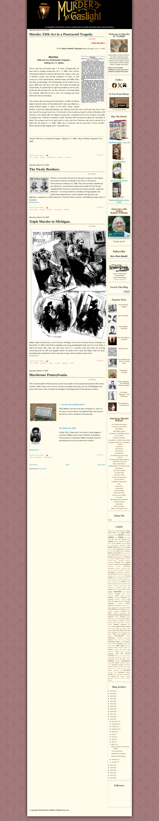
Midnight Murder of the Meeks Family (119, 466)
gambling (119, 587)
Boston (117, 555)
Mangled (116, 613)
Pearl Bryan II (119, 448)
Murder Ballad (117, 622)
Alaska (110, 543)
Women (123, 678)
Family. (128, 581)
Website (114, 676)
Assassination (115, 545)
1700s (113, 530)
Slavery (117, 655)
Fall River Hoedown (119, 501)
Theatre (125, 666)
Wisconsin (111, 678)
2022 (111, 701)
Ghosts (116, 589)
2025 (111, 693)
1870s (121, 535)
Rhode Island (124, 647)
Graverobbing (122, 589)
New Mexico (124, 628)
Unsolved (127, 670)
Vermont (128, 672)
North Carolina (123, 632)
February (114, 759)
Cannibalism (111, 558)
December (115, 721)
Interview (124, 599)
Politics (118, 641)
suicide (72, 363)
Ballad (115, 547)
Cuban (128, 568)
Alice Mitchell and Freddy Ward (119, 499)
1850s (123, 533)
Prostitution (119, 643)
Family (51, 363)
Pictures (111, 639)
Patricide (124, 634)
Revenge (60, 157)
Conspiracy (111, 568)
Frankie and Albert (119, 490)
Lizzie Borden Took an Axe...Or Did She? (123, 361)
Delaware (127, 572)
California (127, 557)
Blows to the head (114, 553)
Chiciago (122, 558)
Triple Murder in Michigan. (50, 221)
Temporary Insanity (118, 664)
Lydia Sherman (119, 453)
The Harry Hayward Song (119, 477)
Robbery (66, 209)
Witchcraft (117, 678)
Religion (122, 645)
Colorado (111, 564)
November (115, 724)
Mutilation (117, 624)
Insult (128, 597)
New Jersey (126, 626)
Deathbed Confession (124, 570)
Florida (128, 583)
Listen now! (119, 241)
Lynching (124, 611)
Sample (125, 649)
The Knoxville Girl (119, 479)
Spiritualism (111, 659)
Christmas (111, 562)
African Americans (120, 541)
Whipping (128, 676)
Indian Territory (125, 595)
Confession (112, 566)
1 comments (91, 226)
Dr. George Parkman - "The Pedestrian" (124, 394)
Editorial (110, 578)
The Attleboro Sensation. (123, 327)
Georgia (111, 589)
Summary (123, 662)
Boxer (122, 555)
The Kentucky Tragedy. (123, 306)
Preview (110, 643)
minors (117, 618)
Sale (121, 649)
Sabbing (116, 649)
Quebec (114, 645)
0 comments (91, 38)
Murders (111, 624)
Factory (119, 580)
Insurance (111, 599)
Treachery (124, 668)
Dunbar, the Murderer (119, 438)
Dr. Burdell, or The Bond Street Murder (119, 440)
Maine (110, 613)
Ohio (115, 634)
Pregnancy (127, 641)
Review (116, 647)
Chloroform (121, 560)
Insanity (49, 209)
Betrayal (115, 549)
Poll (122, 641)
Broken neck (127, 555)
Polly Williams (119, 429)
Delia (119, 484)
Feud (119, 583)
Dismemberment (113, 574)
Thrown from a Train (114, 668)
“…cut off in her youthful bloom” (72, 404)
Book (113, 555)
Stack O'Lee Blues (119, 506)
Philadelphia (112, 638)
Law (120, 607)
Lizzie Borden (122, 609)
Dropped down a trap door (116, 576)
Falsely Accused (116, 581)
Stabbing (111, 661)
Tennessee (68, 157)
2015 (111, 719)
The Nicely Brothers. (44, 169)
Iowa (128, 599)
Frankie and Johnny (119, 493)
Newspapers (115, 632)
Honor (128, 593)
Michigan (65, 363)
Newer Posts (33, 465)
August (114, 731)
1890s (36, 363)
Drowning (127, 576)
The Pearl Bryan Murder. (119, 109)
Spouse (117, 659)
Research (127, 645)
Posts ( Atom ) (42, 469)
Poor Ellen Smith (119, 472)
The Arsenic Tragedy (119, 470)
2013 (111, 767)
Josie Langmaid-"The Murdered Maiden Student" (124, 383)
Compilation (38, 457)
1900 (113, 539)
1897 (109, 539)
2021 (111, 703)
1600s (110, 530)
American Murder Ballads (119, 419)
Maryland (117, 615)
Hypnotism (111, 595)
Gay (129, 587)
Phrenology (127, 638)
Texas (110, 666)
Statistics (118, 661)
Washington (120, 674)
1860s (36, 157)
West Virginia (121, 676)
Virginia (110, 674)
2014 (111, 765)
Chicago (117, 558)
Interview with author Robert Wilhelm (119, 211)
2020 (111, 706)
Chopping (127, 560)
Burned (123, 557)
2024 (111, 696)
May (113, 739)
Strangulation (125, 661)
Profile (110, 520)
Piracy (116, 639)
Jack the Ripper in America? (123, 338)
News (110, 632)
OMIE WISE (119, 504)
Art (109, 545)
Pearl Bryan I (119, 446)
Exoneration (126, 578)
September (115, 729)
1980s (120, 539)
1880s (36, 209)
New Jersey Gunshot (114, 628)
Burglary (118, 557)
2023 (111, 698)
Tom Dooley (119, 497)
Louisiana (117, 611)
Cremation (124, 568)
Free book (127, 585)
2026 (111, 691)
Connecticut (126, 566)
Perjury (128, 636)
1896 (129, 537)
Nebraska (124, 624)
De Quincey (115, 570)
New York (116, 630)
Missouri (127, 618)
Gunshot (43, 157)
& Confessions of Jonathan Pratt (119, 279)
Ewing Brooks (119, 468)
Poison (128, 639)
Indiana (111, 597)
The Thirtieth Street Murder (119, 424)
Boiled (110, 555)
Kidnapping (118, 605)
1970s (116, 539)
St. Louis (123, 659)
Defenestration (121, 572)
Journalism (121, 603)
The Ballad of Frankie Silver (119, 481)
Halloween (111, 593)
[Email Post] (46, 155)
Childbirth (127, 558)
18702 (116, 535)
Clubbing (127, 562)
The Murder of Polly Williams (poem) (119, 433)
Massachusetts (125, 615)
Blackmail (124, 549)
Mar (129, 613)
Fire (125, 583)
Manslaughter (124, 613)
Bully (114, 557)
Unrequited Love (118, 670)
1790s (117, 530)
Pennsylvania (58, 209)
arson (128, 543)
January (114, 762)
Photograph (121, 638)
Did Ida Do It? (123, 348)
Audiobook (123, 545)
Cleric (123, 562)
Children (110, 560)
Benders (110, 549)
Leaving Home (119, 488)
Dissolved (121, 574)
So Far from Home (119, 161)
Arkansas (124, 543)
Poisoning (112, 642)
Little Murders (51, 157)
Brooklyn (110, 557)
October (114, 726)
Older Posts (101, 465)
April (113, 742)
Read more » (34, 202)
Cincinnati (118, 562)
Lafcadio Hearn (115, 607)
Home (67, 465)
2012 (111, 770)
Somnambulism (112, 657)
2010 (111, 775)
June (113, 736)
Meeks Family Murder (119, 463)
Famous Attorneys (113, 583)
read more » (100, 155)
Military (128, 616)
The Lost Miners (119, 435)
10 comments (91, 173)
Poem (124, 639)
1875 (125, 535)
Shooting (127, 653)
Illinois (117, 595)
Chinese (115, 560)
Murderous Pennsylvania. (48, 375)
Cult (109, 570)
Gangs (125, 587)
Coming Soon (118, 564)
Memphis (117, 616)
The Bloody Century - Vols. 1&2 (119, 142)
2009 (111, 778)
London (128, 609)
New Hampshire (117, 626)
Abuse (128, 539)
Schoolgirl (118, 651)
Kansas (128, 603)
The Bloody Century (117, 666)
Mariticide (111, 615)
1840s (115, 532)
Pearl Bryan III (119, 451)
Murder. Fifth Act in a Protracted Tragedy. (61, 34)
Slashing (111, 655)
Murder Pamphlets (125, 622)
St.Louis (128, 659)
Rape (118, 645)
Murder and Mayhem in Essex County (119, 201)
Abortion (124, 539)
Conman (119, 566)
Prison (114, 643)
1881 (116, 537)
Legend (124, 607)
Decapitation (112, 572)
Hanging (118, 593)
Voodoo (115, 674)
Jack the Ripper (113, 601)
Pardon (119, 634)
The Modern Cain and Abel (119, 426)
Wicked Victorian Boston (119, 180)
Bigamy (119, 549)
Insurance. (118, 599)
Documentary (126, 574)
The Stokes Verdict (119, 475)
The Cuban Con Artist (67, 428)
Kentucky (111, 605)
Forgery (110, 585)
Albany (114, 543)
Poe (120, 639)
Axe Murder (43, 363)
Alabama (127, 541)
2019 (111, 709)
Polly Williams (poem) (119, 431)
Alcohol (119, 543)
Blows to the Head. (125, 553)
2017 (111, 714)
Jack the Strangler (124, 601)
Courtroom (118, 568)
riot (129, 647)
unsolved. (111, 672)
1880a (128, 535)
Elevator (115, 578)
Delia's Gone (119, 486)
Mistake (110, 620)
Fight (122, 583)
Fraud (121, 585)
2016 (111, 716)
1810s (125, 530)
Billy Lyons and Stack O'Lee (119, 508)
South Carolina (126, 657)
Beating (128, 547)
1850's (119, 532)
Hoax (124, 593)
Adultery (111, 541)
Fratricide (116, 585)
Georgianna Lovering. (123, 371)
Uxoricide (122, 672)
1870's (113, 535)
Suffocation (111, 662)
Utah (116, 672)
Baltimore (120, 547)
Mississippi (122, 618)
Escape (120, 578)
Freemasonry (112, 587)
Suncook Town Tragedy (119, 495)
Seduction (111, 653)
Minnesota (111, 618)
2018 (111, 711)
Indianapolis (117, 597)
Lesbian (128, 607)
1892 (126, 537)
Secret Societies (125, 651)
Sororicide (119, 657)
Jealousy (112, 603)
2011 (111, 772)
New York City (125, 630)
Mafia (128, 611)
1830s (110, 532)
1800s (121, 530)
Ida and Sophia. (123, 315)
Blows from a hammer (123, 551)
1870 (109, 535)
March (114, 744)
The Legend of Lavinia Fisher (123, 404)
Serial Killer (120, 653)
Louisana (111, 611)
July (113, 734)
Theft (128, 666)
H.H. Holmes (126, 591)
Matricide (111, 616)
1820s (128, 530)
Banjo (124, 547)
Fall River (124, 580)
